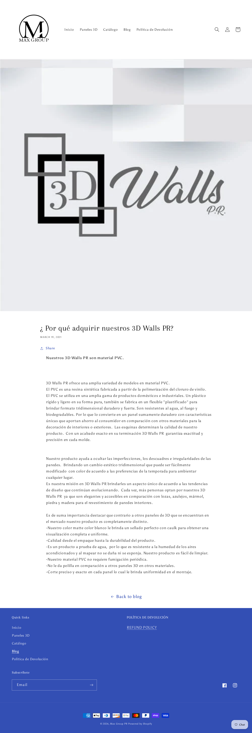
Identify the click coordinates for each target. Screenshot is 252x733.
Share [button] (50, 348)
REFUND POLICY (142, 627)
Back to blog (129, 596)
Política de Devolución (30, 659)
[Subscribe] (91, 684)
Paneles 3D (21, 635)
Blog (15, 651)
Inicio (16, 627)
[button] (217, 29)
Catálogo (19, 643)
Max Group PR (118, 723)
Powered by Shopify (140, 723)
